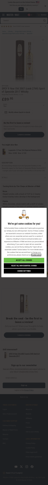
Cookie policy (36, 255)
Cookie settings (24, 271)
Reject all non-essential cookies (24, 266)
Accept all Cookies (24, 260)
